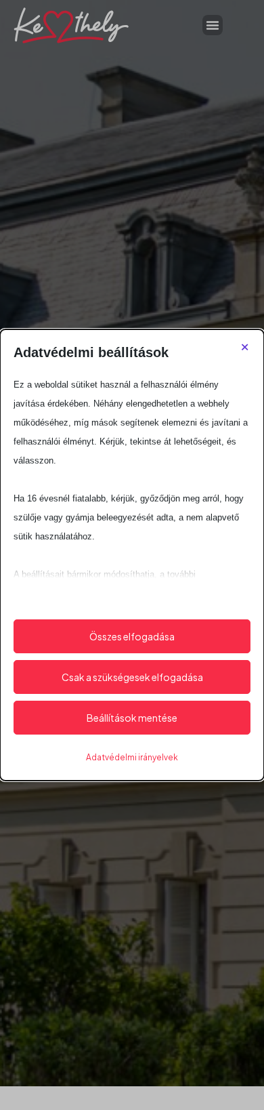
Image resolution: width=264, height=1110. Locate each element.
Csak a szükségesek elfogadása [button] (132, 677)
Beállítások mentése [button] (132, 718)
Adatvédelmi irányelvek (132, 757)
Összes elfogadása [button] (132, 636)
